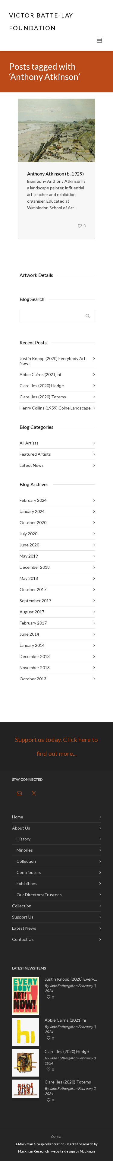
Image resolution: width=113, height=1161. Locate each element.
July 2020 (28, 533)
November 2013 (35, 667)
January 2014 (32, 645)
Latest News (32, 465)
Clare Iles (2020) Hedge (42, 385)
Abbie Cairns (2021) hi (40, 374)
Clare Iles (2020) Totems (43, 396)
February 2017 (33, 622)
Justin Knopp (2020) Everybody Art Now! (53, 361)
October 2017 (33, 589)
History (23, 838)
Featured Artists (35, 454)
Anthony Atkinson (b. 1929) (55, 173)
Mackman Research (33, 1151)
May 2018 (29, 578)
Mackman (87, 1151)
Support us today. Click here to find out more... (56, 746)
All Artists (29, 442)
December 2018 (35, 567)
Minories (25, 850)
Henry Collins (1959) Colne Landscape (55, 407)
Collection (26, 861)
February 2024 (33, 500)
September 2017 (35, 600)
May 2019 (29, 555)
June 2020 (29, 544)
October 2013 (33, 678)
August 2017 (32, 611)
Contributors (29, 872)
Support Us (22, 916)
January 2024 (32, 511)
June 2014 (29, 634)
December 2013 (35, 656)
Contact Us (23, 939)
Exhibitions (27, 883)
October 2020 (33, 522)
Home (17, 816)
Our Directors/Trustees (39, 894)
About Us (21, 827)
